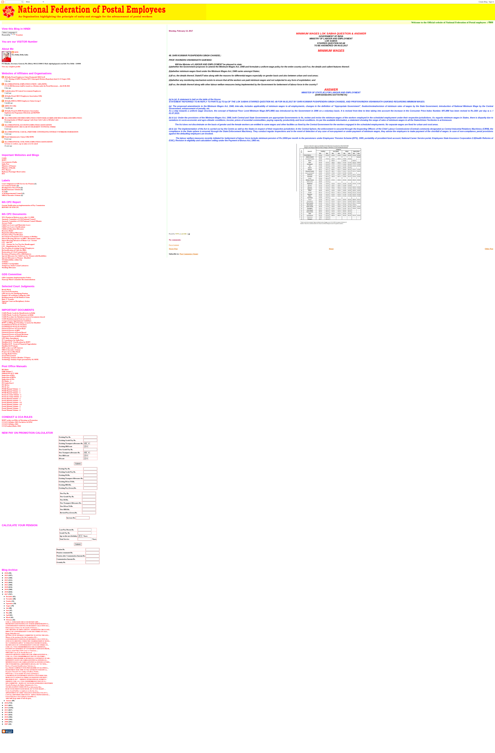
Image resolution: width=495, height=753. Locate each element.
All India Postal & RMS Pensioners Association (22, 111)
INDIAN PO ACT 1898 (10, 373)
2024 (7, 578)
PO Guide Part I (8, 383)
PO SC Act (5, 387)
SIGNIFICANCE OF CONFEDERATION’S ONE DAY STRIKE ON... (27, 645)
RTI (3, 174)
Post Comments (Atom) (189, 254)
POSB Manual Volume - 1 (11, 389)
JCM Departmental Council (12, 193)
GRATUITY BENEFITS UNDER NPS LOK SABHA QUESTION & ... (27, 654)
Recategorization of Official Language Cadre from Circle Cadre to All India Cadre (32, 120)
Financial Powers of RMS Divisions (14, 336)
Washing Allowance (9, 267)
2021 (7, 585)
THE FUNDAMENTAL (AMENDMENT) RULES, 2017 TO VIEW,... (27, 664)
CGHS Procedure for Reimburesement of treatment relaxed (23, 317)
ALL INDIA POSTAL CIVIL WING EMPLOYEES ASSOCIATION (28, 142)
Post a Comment (174, 245)
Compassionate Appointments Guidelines (16, 321)
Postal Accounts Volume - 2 (11, 397)
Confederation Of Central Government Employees (23, 91)
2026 (7, 573)
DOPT (4, 160)
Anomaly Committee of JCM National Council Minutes (22, 221)
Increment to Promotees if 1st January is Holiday (20, 237)
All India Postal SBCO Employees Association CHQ (23, 96)
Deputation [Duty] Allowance (12, 233)
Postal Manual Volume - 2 (11, 399)
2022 (7, 582)
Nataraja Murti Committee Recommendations (18, 279)
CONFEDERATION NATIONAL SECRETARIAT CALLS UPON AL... (27, 639)
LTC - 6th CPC (7, 242)
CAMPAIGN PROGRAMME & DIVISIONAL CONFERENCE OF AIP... (28, 658)
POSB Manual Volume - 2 (11, 391)
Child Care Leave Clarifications (13, 227)
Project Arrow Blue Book (11, 352)
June (8, 610)
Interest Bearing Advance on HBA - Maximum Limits (21, 238)
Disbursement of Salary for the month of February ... (22, 627)
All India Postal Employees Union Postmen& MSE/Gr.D (25, 77)
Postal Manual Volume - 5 (11, 406)
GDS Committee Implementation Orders (16, 278)
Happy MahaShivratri (13, 633)
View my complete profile (11, 67)
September (9, 603)
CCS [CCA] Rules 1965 (10, 424)
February (9, 620)
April (8, 615)
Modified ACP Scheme (10, 346)
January (9, 701)
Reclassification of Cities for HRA (14, 250)
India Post (5, 164)
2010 (7, 717)
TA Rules (5, 262)
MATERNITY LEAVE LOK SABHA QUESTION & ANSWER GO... (27, 660)
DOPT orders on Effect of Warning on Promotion (20, 420)
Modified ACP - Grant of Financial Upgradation (19, 344)
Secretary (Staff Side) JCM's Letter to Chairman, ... (22, 650)
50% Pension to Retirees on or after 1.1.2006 (18, 217)
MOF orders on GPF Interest (12, 348)
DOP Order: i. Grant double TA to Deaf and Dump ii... (22, 673)
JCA (3, 191)
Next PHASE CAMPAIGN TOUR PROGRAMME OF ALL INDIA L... (27, 668)
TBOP (4, 303)
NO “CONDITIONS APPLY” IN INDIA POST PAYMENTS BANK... (27, 643)
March (8, 617)
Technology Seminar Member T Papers (16, 358)
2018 (7, 592)
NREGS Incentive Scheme (11, 195)
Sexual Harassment (9, 356)
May (7, 613)
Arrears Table (7, 223)
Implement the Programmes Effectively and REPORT (22, 113)
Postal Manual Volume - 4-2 (12, 404)
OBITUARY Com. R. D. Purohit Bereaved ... (20, 652)
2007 (7, 724)
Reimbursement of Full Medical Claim (16, 297)
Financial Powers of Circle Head (13, 328)
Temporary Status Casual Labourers (15, 266)
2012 (7, 712)
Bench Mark (6, 290)
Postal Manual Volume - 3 (11, 400)
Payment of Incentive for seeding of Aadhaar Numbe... (22, 671)
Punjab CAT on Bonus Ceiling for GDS (16, 295)
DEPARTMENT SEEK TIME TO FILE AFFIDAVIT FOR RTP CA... (27, 670)
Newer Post (173, 249)
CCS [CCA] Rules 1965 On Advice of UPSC (17, 422)
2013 (7, 710)
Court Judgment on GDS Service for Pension (18, 184)
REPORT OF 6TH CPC (10, 207)
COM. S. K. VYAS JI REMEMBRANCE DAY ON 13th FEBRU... (26, 656)
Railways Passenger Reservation (13, 172)
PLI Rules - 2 (6, 381)
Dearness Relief (7, 231)
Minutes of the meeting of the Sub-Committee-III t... (22, 637)
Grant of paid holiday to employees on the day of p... (22, 691)
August (8, 606)
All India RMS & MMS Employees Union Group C (23, 101)
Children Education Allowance (13, 229)
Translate (19, 35)
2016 (7, 703)
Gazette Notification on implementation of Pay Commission (23, 205)
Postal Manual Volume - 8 (11, 410)
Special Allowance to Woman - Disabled (16, 258)
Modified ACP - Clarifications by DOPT (16, 342)
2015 (7, 705)
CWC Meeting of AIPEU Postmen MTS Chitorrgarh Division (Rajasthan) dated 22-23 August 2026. (38, 79)
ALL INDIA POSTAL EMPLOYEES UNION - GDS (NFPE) (26, 84)
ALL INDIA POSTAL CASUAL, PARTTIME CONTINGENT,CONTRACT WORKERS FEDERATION (41, 132)
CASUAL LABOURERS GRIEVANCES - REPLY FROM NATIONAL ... (28, 694)
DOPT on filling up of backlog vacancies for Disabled (21, 323)
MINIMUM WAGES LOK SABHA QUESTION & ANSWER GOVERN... (28, 662)
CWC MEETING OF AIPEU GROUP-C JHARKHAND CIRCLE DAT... (28, 629)
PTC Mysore (6, 170)
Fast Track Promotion (10, 291)
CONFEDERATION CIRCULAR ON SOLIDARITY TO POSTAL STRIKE (30, 127)
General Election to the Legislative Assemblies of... (21, 696)
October (9, 601)
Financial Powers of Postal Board (14, 332)
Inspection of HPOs (9, 377)
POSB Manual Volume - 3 (11, 393)
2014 (7, 708)
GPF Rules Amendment (10, 338)
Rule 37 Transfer (8, 299)
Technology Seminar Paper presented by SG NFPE (20, 359)
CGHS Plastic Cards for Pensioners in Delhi (17, 315)
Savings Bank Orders (9, 354)
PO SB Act (5, 385)
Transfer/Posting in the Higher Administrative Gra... (22, 685)
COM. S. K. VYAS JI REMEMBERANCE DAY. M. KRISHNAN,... (26, 647)
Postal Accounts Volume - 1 (11, 395)
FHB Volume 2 (7, 371)
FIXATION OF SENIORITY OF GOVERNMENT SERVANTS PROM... (28, 648)
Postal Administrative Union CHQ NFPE (19, 137)
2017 (7, 594)
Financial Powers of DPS (11, 330)
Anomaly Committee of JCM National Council (18, 219)
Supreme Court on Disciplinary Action (16, 301)
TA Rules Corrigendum (10, 264)
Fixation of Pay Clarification (12, 235)
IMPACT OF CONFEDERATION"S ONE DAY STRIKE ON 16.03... (27, 631)
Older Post (489, 249)
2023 (7, 580)
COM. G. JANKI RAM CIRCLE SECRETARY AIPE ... (23, 622)
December (9, 596)
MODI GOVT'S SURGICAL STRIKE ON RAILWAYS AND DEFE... (27, 677)
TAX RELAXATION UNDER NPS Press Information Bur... (24, 687)
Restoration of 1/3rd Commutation (14, 252)
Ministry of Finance (9, 166)
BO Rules (5, 370)
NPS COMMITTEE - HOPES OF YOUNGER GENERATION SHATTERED (29, 683)
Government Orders (9, 186)
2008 (7, 722)
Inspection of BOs (8, 375)
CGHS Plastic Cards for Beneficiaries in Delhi (18, 313)
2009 (7, 719)
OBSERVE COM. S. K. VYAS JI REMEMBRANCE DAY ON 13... (26, 681)
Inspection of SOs (8, 379)
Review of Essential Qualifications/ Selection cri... (21, 666)
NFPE (16, 52)
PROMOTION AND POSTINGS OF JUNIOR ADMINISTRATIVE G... (27, 624)
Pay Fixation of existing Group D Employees (18, 248)
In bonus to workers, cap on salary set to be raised (21, 144)
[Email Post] (188, 234)
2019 (7, 589)
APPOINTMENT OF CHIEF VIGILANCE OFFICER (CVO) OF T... (27, 693)
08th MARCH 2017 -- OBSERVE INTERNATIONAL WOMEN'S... (26, 679)
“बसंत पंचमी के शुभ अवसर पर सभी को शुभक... (19, 698)
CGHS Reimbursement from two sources (16, 319)
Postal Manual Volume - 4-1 (12, 402)
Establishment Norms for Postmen (14, 325)
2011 (7, 715)
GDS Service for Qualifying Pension (15, 293)
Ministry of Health (8, 168)
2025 (7, 575)
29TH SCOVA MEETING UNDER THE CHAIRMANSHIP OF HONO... (28, 641)
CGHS (4, 158)
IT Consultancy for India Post (12, 340)
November (9, 599)
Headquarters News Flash (11, 188)
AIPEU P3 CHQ (10, 106)
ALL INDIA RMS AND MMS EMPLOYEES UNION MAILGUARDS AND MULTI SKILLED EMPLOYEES (43, 118)
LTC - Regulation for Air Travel (13, 246)
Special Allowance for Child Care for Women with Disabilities (24, 256)
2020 (7, 587)
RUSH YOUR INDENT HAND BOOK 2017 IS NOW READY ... (26, 689)
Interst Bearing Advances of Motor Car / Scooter (19, 240)
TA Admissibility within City (12, 260)
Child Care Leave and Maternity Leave (16, 225)
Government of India (9, 162)
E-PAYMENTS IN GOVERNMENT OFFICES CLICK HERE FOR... (27, 675)
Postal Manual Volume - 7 (11, 408)
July (7, 608)
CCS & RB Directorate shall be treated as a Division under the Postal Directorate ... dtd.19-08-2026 (37, 86)
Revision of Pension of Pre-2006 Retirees (16, 254)
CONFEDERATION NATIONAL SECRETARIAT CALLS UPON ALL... (28, 625)
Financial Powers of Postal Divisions (15, 334)
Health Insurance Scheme (11, 189)
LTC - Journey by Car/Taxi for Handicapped (18, 244)
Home (331, 249)
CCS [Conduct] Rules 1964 (11, 426)
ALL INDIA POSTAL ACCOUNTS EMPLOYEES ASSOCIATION (28, 125)
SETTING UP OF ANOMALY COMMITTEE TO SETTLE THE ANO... (27, 635)
